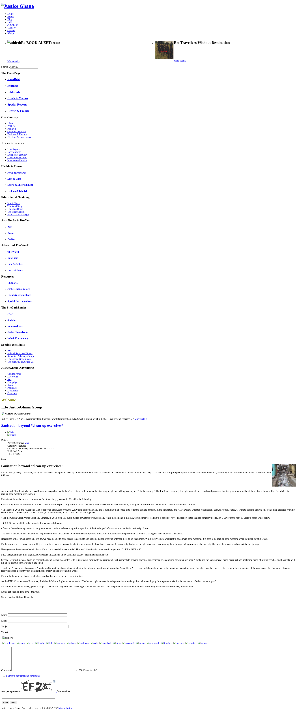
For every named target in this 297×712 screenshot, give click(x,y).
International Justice (17, 160)
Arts (9, 227)
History (11, 123)
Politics (11, 126)
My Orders (12, 390)
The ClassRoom (15, 209)
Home (10, 13)
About (10, 16)
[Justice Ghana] (17, 6)
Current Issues (15, 270)
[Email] (11, 435)
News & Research (16, 172)
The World (13, 252)
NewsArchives (14, 326)
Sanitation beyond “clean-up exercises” (32, 425)
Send (5, 702)
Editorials (13, 92)
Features (12, 85)
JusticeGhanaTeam (17, 332)
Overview (12, 393)
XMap (10, 33)
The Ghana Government (19, 359)
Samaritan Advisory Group (20, 356)
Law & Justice (15, 264)
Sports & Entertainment (20, 184)
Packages (12, 387)
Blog (9, 19)
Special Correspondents (19, 301)
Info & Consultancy (17, 338)
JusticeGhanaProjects (18, 289)
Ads (9, 379)
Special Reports (17, 104)
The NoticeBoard (15, 211)
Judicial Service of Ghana (19, 353)
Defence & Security (17, 154)
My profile (12, 376)
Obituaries (12, 283)
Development (14, 152)
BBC (10, 350)
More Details (140, 419)
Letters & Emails (18, 110)
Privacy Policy (65, 708)
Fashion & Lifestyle (17, 191)
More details (13, 61)
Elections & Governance (19, 137)
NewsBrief (13, 79)
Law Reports (13, 149)
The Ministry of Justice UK (20, 361)
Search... (5, 66)
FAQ (10, 314)
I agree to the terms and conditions (23, 676)
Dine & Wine (14, 178)
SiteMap (11, 320)
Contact (11, 30)
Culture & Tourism (16, 131)
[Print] (11, 432)
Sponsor (11, 27)
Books (10, 233)
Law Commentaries (17, 157)
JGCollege (12, 25)
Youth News (13, 203)
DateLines (12, 258)
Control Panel (14, 374)
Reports (11, 385)
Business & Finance (17, 134)
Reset (13, 702)
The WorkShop (14, 206)
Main (27, 443)
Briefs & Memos (17, 98)
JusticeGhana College (18, 214)
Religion (11, 128)
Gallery (11, 22)
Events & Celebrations (19, 295)
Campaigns (12, 382)
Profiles (11, 239)
